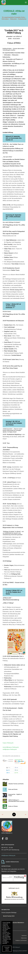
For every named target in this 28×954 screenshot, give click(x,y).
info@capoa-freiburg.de (8, 855)
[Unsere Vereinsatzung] (14, 862)
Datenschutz (24, 938)
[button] (10, 767)
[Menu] (25, 2)
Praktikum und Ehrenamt (21, 940)
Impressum (24, 935)
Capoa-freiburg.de (8, 743)
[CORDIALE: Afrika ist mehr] (14, 814)
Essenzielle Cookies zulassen (7, 949)
